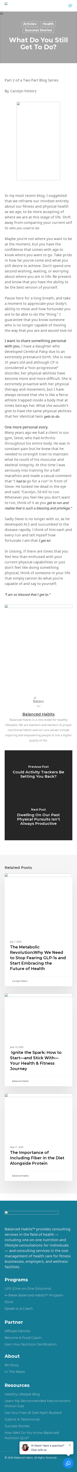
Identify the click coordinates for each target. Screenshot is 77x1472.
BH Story (12, 1365)
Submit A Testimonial (22, 1419)
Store (9, 1302)
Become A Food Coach (23, 1338)
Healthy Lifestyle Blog (22, 1394)
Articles (29, 24)
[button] (70, 6)
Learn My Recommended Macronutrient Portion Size (37, 1403)
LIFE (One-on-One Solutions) (28, 1289)
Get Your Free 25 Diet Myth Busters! (33, 1413)
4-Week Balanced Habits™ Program (34, 1295)
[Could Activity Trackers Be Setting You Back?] (38, 772)
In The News (15, 1372)
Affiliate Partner (17, 1331)
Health (48, 24)
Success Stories (38, 30)
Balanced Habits (38, 714)
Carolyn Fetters (20, 981)
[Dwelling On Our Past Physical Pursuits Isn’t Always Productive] (38, 817)
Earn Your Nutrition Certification (31, 1344)
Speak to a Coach (19, 1309)
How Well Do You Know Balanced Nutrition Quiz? (32, 1435)
